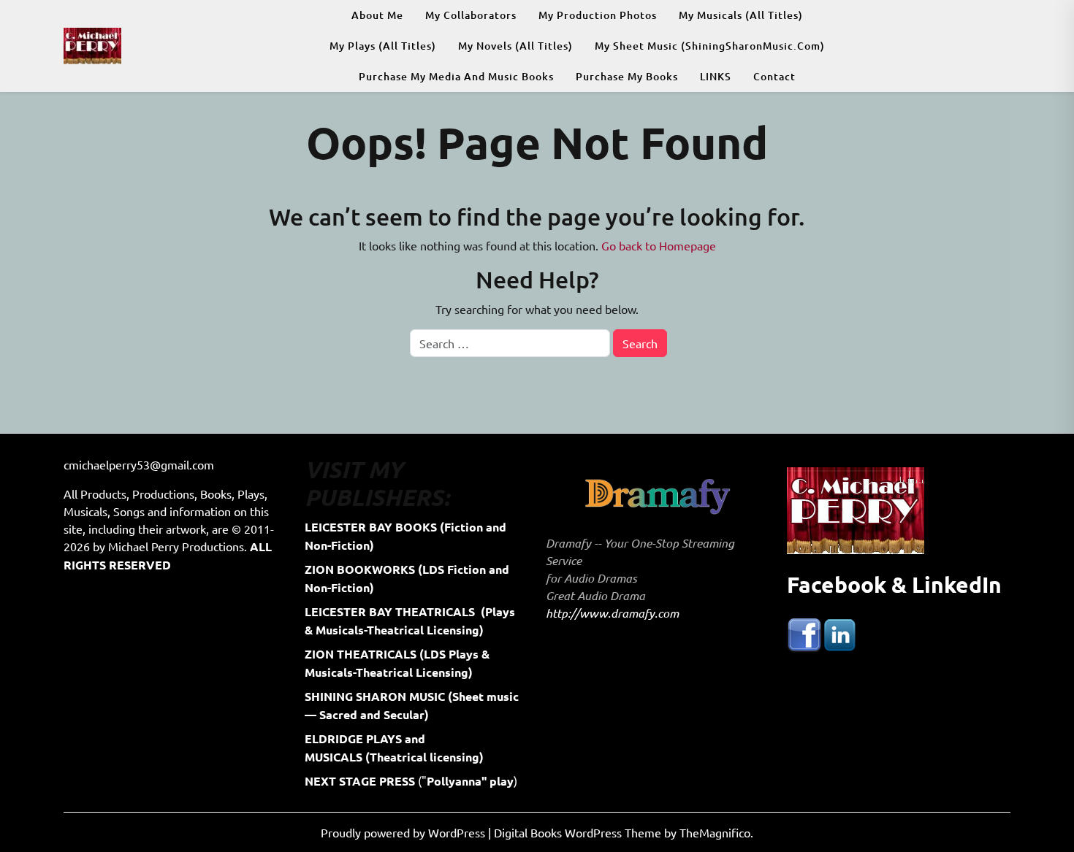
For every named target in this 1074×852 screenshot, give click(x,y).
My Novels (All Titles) (515, 46)
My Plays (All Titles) (383, 46)
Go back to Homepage (658, 245)
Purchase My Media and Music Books (456, 76)
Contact (774, 76)
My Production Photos (597, 15)
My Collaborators (471, 15)
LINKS (715, 76)
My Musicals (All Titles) (741, 15)
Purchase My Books (627, 76)
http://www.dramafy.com (612, 613)
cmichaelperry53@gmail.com (139, 464)
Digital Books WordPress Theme (579, 832)
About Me (377, 15)
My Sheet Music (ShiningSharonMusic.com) (710, 46)
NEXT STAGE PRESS (360, 780)
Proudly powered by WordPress (404, 832)
